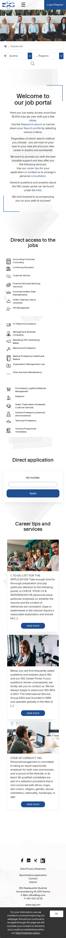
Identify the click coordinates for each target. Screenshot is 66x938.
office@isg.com (37, 895)
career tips (33, 168)
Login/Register (55, 5)
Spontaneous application (33, 875)
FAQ (38, 190)
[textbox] (36, 46)
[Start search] (33, 63)
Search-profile (32, 128)
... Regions (42, 56)
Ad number (33, 477)
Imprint (33, 882)
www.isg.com (33, 905)
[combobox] (19, 56)
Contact (33, 878)
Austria (13, 56)
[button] (56, 914)
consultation (38, 176)
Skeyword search (31, 124)
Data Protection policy (28, 933)
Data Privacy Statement (33, 869)
